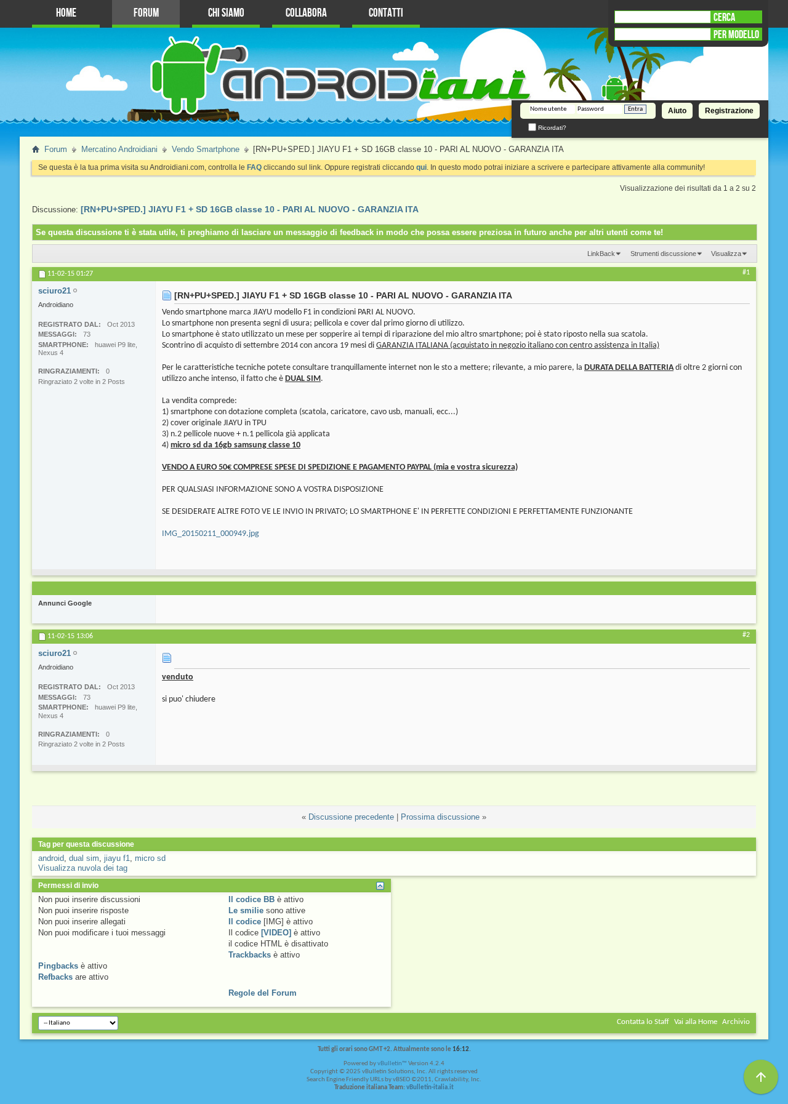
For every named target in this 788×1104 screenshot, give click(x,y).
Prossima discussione (440, 817)
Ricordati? (551, 127)
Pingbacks (58, 965)
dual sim (84, 858)
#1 (746, 272)
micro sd (150, 858)
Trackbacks (249, 954)
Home (66, 13)
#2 (746, 635)
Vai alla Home (695, 1022)
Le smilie (245, 910)
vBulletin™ (392, 1063)
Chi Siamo (226, 13)
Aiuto (677, 110)
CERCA (724, 17)
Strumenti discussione (663, 253)
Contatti (386, 13)
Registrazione (729, 110)
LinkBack (601, 253)
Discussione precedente (351, 817)
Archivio (736, 1022)
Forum (146, 13)
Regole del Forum (262, 993)
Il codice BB (251, 899)
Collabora (306, 13)
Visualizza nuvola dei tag (82, 868)
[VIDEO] (276, 932)
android (51, 858)
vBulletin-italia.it (430, 1087)
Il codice (244, 921)
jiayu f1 (117, 858)
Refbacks (55, 977)
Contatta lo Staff (643, 1022)
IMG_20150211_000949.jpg (210, 533)
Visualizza (726, 253)
